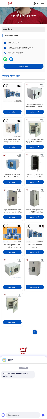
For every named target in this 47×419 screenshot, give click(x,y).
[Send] (43, 415)
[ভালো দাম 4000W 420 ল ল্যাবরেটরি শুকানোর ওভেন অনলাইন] (35, 233)
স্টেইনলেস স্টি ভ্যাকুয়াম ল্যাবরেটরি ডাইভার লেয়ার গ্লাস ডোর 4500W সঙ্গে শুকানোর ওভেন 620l (34, 176)
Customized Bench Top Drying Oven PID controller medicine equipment (12, 141)
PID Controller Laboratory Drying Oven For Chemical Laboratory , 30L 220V (35, 141)
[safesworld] (11, 59)
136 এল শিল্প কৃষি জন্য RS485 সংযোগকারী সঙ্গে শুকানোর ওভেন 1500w (12, 246)
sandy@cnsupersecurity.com (20, 48)
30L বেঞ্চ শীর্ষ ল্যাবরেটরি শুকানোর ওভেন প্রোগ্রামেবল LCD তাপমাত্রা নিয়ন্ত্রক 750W (35, 106)
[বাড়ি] (23, 354)
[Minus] (43, 359)
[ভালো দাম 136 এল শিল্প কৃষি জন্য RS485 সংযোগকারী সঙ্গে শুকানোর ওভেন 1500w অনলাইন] (12, 233)
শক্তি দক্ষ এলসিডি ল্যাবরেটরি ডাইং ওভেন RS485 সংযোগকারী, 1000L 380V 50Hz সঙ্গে (34, 211)
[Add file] (3, 415)
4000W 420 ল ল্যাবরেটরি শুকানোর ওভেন (35, 246)
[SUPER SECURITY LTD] (10, 3)
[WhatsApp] (5, 59)
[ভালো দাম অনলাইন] (12, 93)
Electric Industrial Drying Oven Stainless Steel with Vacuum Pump (12, 176)
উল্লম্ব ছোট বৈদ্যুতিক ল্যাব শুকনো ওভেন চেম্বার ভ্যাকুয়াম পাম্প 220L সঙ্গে (12, 211)
